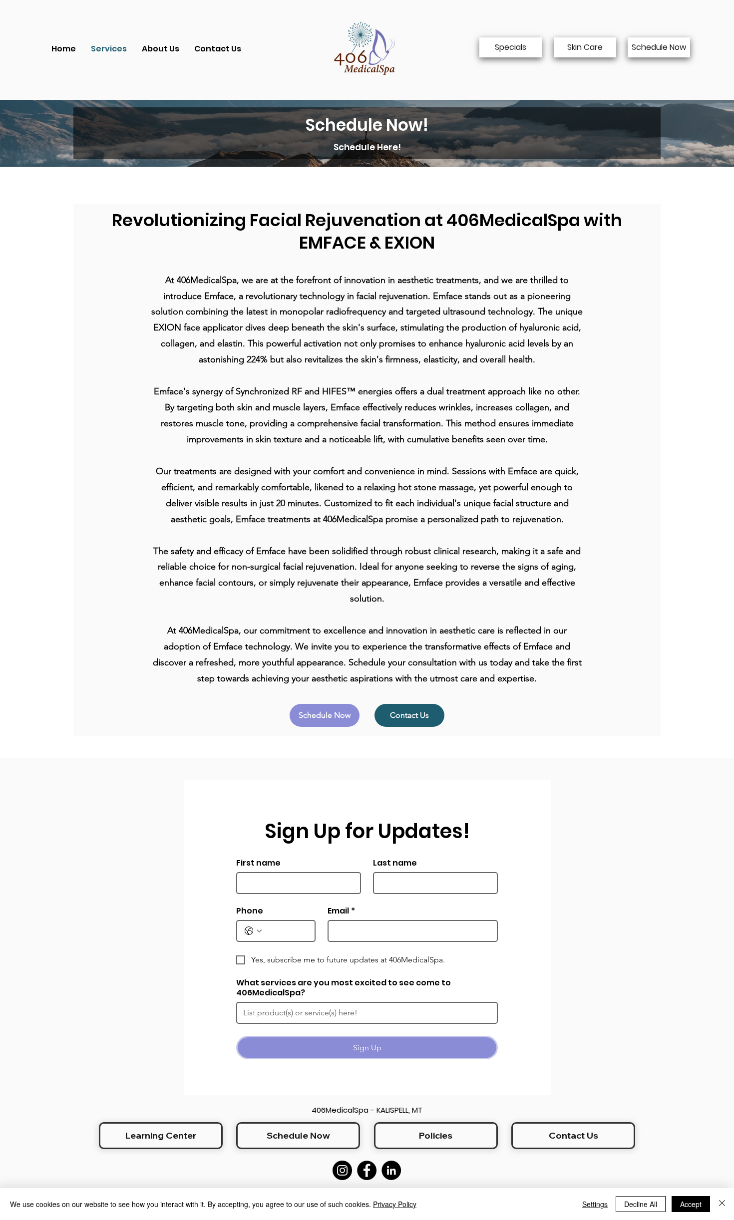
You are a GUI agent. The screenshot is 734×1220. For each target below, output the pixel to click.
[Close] (722, 1204)
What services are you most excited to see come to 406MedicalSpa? (343, 988)
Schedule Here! (367, 147)
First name (258, 863)
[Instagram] (342, 1170)
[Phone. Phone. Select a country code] (253, 931)
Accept (691, 1204)
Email (341, 911)
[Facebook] (366, 1170)
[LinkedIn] (391, 1170)
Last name (395, 863)
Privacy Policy (394, 1204)
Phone (249, 911)
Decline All (640, 1204)
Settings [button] (595, 1204)
